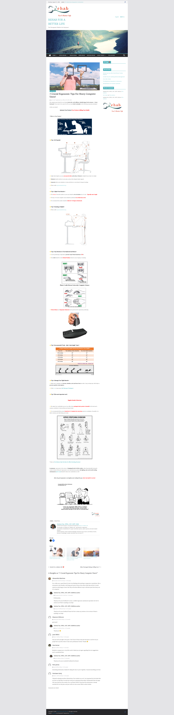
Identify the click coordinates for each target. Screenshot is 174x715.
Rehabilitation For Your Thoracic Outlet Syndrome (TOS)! (57, 557)
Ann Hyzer (105, 95)
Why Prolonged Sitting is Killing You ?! (89, 567)
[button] (56, 55)
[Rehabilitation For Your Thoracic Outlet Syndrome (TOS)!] (57, 552)
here (54, 388)
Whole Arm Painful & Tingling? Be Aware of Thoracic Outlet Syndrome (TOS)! (74, 558)
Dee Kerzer (55, 645)
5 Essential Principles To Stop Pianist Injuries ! (90, 557)
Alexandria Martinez (58, 578)
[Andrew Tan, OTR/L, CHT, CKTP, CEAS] (53, 525)
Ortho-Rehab (62, 55)
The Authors (111, 55)
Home (54, 55)
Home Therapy (101, 55)
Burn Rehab (82, 55)
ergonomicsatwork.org (61, 185)
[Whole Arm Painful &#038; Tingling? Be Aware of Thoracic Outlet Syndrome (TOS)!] (74, 552)
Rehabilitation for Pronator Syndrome (111, 83)
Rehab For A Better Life (83, 525)
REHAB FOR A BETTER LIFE (56, 22)
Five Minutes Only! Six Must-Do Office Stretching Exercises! (67, 462)
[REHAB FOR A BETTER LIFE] (50, 55)
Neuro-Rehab (73, 55)
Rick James (55, 665)
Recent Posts (57, 520)
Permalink (69, 580)
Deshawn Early (57, 673)
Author (51, 520)
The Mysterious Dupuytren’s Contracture (112, 81)
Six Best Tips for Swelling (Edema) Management (114, 76)
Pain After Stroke (68, 2)
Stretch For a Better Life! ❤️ (57, 567)
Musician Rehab (91, 55)
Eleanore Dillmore (58, 617)
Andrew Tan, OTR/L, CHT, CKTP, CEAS (65, 100)
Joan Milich (55, 634)
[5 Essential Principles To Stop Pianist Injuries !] (91, 552)
